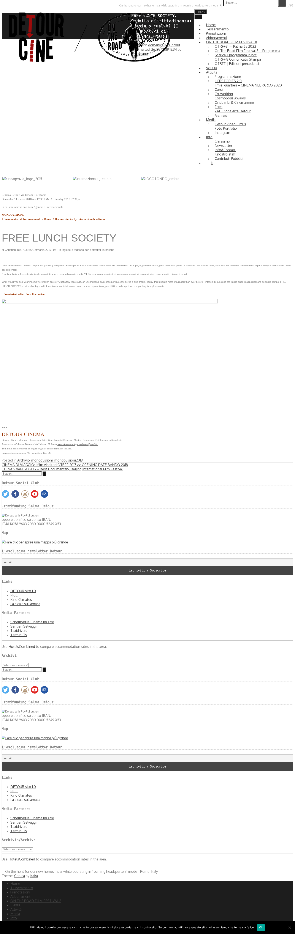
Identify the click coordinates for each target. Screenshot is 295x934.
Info (209, 137)
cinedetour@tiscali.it (87, 444)
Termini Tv (18, 635)
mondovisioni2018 (68, 460)
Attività (16, 909)
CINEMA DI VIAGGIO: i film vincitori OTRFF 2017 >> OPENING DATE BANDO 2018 (65, 465)
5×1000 (15, 905)
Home (15, 883)
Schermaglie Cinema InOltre (32, 622)
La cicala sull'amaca (25, 604)
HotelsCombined (21, 646)
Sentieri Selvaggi (23, 626)
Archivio (23, 460)
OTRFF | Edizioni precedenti (237, 63)
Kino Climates (21, 599)
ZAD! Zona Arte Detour (233, 111)
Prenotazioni (20, 892)
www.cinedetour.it (66, 444)
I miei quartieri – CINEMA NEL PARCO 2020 (248, 85)
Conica (19, 876)
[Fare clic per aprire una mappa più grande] (35, 542)
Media (211, 120)
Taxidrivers (18, 630)
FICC (14, 595)
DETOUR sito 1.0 (23, 591)
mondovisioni (42, 460)
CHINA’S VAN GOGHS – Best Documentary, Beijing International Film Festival (62, 469)
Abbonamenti (20, 896)
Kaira (34, 876)
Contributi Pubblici (229, 158)
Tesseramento (21, 888)
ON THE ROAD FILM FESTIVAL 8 (35, 901)
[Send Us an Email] (2, 5)
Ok (261, 927)
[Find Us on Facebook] (6, 5)
